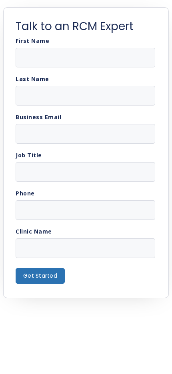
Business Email (38, 117)
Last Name (32, 79)
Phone (25, 193)
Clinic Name (34, 231)
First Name (32, 41)
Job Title (29, 155)
